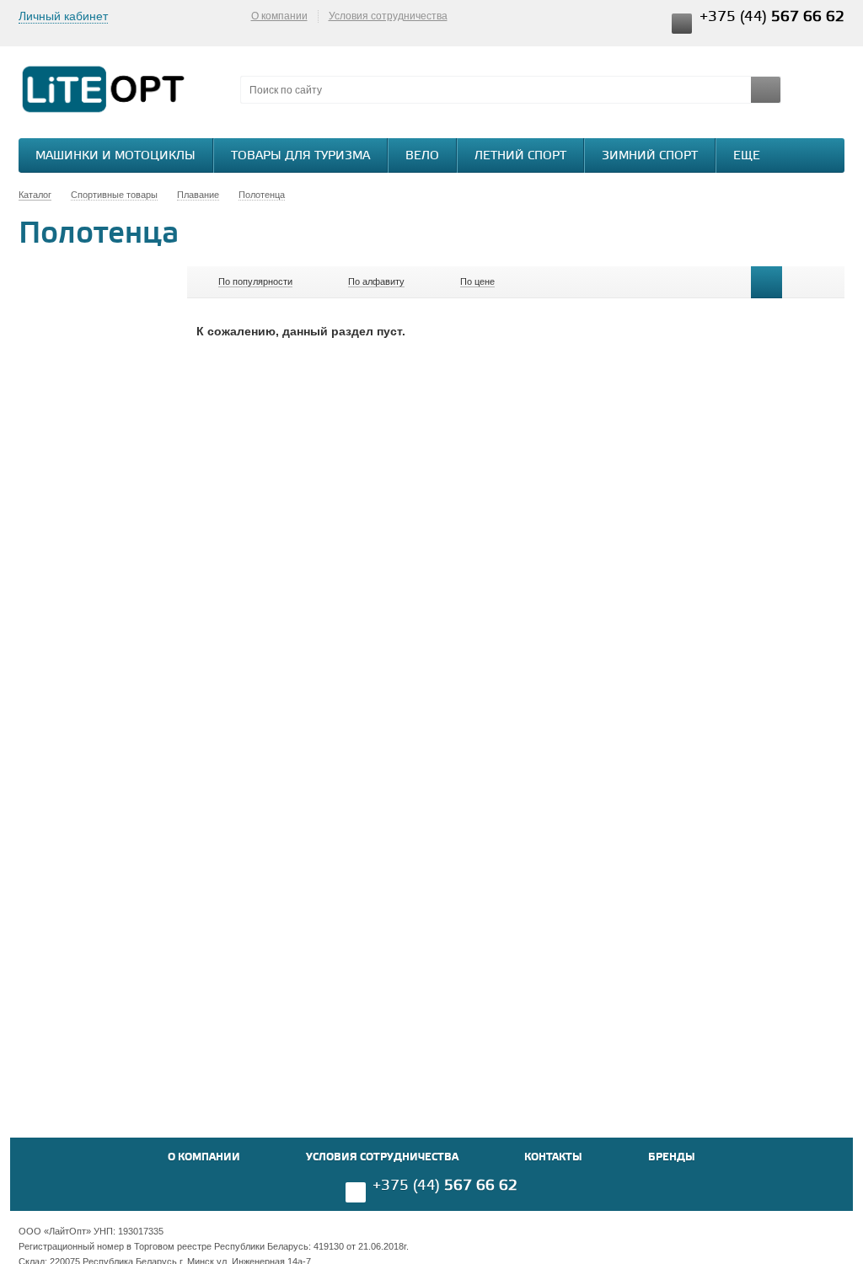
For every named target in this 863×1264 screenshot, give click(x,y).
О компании (279, 16)
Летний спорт (520, 156)
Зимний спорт (650, 156)
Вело (422, 156)
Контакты (553, 1157)
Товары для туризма (300, 156)
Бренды (671, 1157)
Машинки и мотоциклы (115, 156)
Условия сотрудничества (388, 16)
